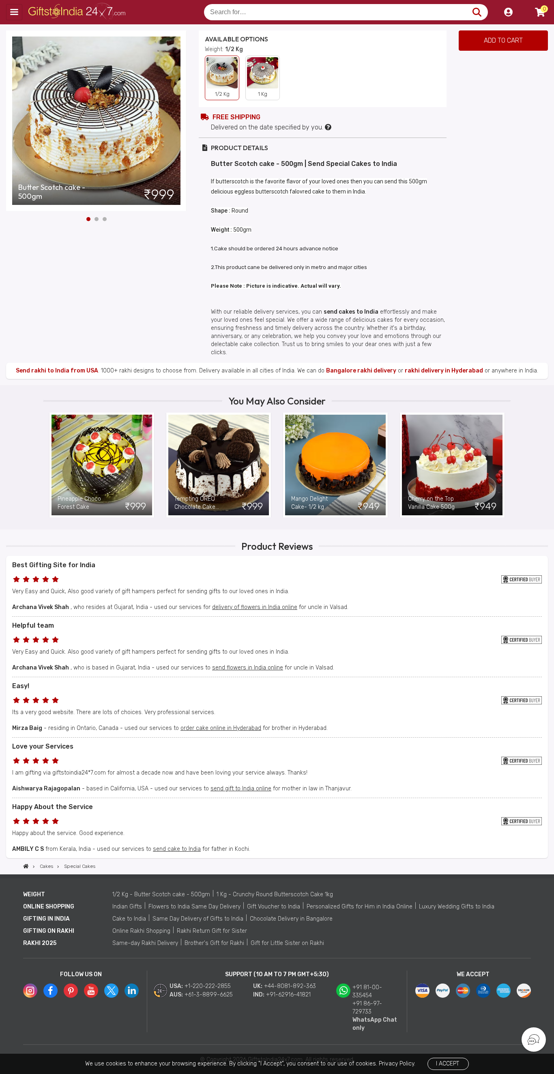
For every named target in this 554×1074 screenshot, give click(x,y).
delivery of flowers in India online (254, 607)
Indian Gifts (127, 906)
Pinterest (71, 991)
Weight (34, 894)
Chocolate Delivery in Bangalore (291, 918)
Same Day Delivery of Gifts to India (197, 918)
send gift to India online (240, 788)
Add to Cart (503, 40)
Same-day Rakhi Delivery (145, 943)
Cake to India (129, 918)
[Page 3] (105, 219)
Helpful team (33, 625)
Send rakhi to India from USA (57, 370)
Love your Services (42, 746)
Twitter (111, 991)
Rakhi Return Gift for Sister (212, 931)
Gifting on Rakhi (48, 931)
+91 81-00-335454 (367, 991)
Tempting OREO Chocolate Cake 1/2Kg (194, 503)
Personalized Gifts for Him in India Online (359, 906)
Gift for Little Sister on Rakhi (287, 943)
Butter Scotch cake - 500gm (51, 192)
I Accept (447, 1063)
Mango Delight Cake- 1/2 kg (309, 502)
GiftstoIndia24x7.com (77, 12)
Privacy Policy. (397, 1063)
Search (477, 12)
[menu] (14, 12)
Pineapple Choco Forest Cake (79, 502)
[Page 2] (96, 219)
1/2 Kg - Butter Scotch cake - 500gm (161, 894)
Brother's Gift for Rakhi (214, 943)
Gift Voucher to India (273, 906)
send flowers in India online (247, 667)
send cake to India (177, 849)
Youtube (91, 991)
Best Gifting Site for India (53, 565)
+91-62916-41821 (288, 994)
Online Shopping (48, 906)
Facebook (50, 991)
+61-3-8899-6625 (209, 994)
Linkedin (132, 991)
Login (508, 12)
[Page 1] (88, 219)
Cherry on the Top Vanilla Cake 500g (431, 502)
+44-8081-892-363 (290, 986)
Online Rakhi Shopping (141, 931)
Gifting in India (46, 918)
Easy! (20, 686)
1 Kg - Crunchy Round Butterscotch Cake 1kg (275, 894)
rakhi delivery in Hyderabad (444, 370)
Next (180, 121)
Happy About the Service (52, 807)
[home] (26, 866)
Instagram (30, 991)
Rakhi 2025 (39, 943)
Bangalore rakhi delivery (361, 370)
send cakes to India (351, 311)
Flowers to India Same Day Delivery (194, 906)
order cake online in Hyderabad (220, 728)
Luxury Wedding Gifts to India (456, 906)
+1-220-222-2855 (208, 986)
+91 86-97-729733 (367, 1007)
